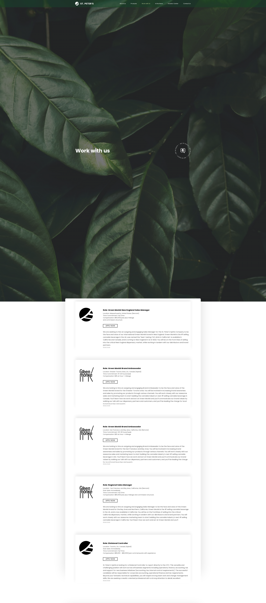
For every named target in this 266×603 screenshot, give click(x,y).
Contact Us (187, 4)
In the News (159, 4)
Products (134, 4)
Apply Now (110, 326)
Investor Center (173, 4)
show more (106, 347)
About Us (123, 4)
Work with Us (146, 4)
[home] (85, 3)
